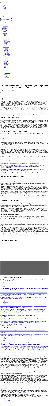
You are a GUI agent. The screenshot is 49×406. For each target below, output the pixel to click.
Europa (6, 74)
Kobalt (6, 50)
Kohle (6, 59)
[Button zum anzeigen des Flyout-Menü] (0, 3)
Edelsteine (7, 68)
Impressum (5, 399)
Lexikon (4, 31)
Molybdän (7, 63)
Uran (6, 57)
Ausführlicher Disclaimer (22, 392)
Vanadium (7, 53)
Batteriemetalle (6, 46)
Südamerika (7, 73)
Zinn (6, 45)
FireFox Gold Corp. (4, 316)
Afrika (6, 75)
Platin (6, 36)
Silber (6, 35)
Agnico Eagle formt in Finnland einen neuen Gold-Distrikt (14, 327)
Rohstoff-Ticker (6, 29)
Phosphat (7, 61)
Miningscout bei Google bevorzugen (7, 94)
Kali (6, 62)
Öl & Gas (7, 56)
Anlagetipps (5, 30)
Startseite (4, 22)
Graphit (6, 52)
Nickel (6, 49)
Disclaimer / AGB (3, 166)
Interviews (5, 14)
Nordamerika (7, 72)
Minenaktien (5, 13)
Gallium (6, 64)
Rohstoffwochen (6, 12)
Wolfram (7, 65)
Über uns (4, 398)
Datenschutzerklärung (12, 166)
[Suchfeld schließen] (12, 18)
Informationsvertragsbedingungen (22, 166)
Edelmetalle (5, 33)
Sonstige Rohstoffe (6, 60)
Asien (6, 76)
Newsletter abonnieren (5, 2)
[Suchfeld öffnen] (3, 16)
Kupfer (4, 5)
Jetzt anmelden (14, 165)
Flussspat (7, 67)
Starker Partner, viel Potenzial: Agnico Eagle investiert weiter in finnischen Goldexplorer (22, 319)
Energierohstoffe (6, 55)
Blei (6, 43)
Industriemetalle (6, 39)
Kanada (3, 237)
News (4, 11)
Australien (7, 77)
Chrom (6, 66)
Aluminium (5, 9)
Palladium (7, 37)
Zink (6, 44)
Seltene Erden (8, 54)
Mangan (6, 51)
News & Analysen (6, 23)
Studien (4, 27)
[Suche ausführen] (13, 18)
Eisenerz (4, 7)
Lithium (4, 8)
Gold (4, 6)
